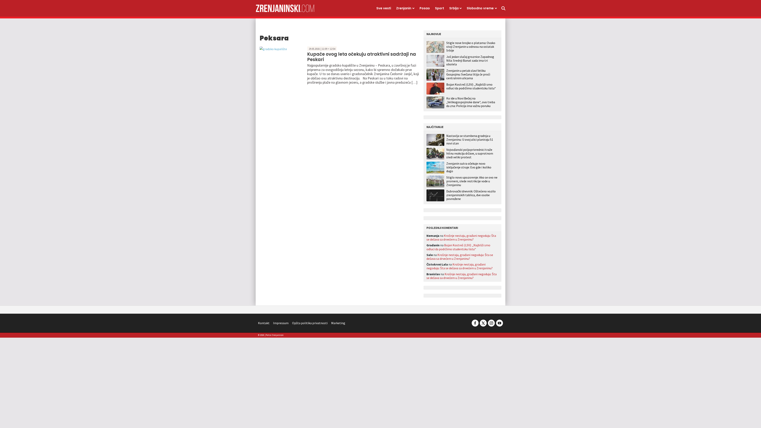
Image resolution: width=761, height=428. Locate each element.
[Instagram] (491, 323)
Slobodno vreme (480, 8)
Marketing (338, 323)
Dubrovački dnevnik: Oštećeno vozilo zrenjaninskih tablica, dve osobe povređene (471, 195)
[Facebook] (475, 323)
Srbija (454, 8)
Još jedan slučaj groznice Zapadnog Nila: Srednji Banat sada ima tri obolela (470, 60)
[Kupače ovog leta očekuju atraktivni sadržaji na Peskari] (273, 49)
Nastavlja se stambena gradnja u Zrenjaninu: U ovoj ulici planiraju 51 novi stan (469, 139)
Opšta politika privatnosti (310, 323)
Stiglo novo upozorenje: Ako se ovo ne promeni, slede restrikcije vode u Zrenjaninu (471, 181)
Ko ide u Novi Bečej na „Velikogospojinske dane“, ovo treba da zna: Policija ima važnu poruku (470, 102)
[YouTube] (499, 323)
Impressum (281, 323)
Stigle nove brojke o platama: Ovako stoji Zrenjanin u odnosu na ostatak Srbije (470, 46)
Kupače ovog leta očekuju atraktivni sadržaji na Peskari (361, 56)
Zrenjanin (403, 8)
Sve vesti (383, 8)
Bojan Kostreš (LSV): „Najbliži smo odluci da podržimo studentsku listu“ (471, 86)
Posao (425, 8)
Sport (439, 8)
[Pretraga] (503, 8)
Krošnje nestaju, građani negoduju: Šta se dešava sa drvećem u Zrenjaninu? (461, 237)
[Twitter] (483, 323)
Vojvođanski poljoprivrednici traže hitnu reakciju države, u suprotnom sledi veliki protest (469, 153)
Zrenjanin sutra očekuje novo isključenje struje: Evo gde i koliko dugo (468, 167)
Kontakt (264, 323)
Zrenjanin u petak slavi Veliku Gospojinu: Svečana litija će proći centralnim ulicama (468, 74)
